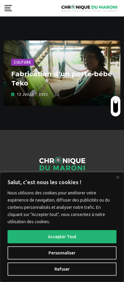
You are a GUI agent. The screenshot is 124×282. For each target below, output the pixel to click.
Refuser (62, 269)
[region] (62, 227)
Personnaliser (62, 252)
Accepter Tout (62, 236)
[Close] (117, 177)
